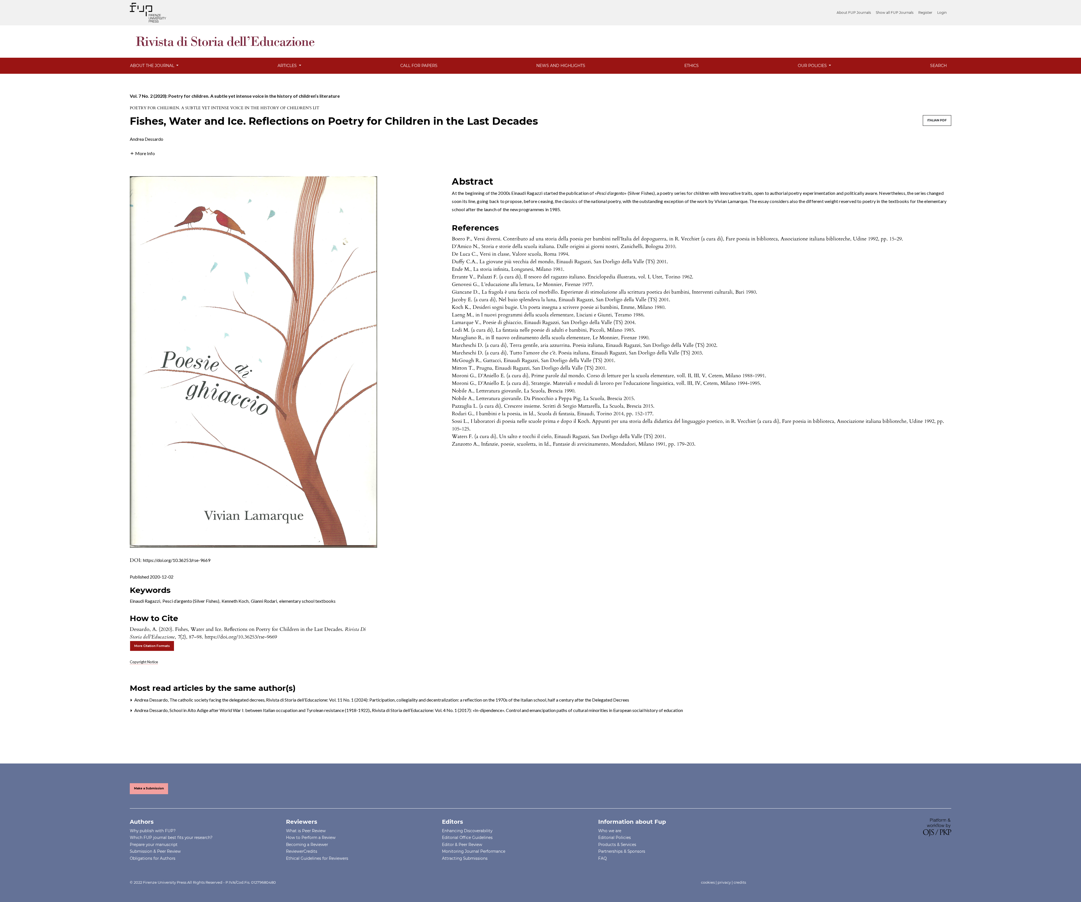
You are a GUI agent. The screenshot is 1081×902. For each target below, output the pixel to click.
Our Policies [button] (813, 65)
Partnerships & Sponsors (621, 851)
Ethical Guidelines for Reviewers (317, 858)
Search (938, 65)
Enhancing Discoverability (467, 831)
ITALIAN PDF (937, 120)
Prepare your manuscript (154, 844)
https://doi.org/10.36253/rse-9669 (176, 560)
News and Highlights (560, 65)
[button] (142, 152)
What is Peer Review (306, 831)
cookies (708, 882)
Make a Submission (149, 788)
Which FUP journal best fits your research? (171, 837)
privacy (724, 882)
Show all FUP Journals (895, 12)
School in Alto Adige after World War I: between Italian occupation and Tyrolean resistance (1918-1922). (270, 710)
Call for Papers (418, 65)
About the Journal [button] (152, 65)
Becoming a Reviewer (307, 844)
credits (740, 882)
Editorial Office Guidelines (467, 837)
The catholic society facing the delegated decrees (217, 699)
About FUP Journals (854, 12)
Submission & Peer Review (155, 851)
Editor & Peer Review (462, 844)
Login (942, 12)
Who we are (609, 831)
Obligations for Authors (152, 858)
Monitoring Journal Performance (473, 851)
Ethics (691, 65)
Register (925, 12)
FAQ (602, 858)
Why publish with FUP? (153, 831)
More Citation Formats (152, 646)
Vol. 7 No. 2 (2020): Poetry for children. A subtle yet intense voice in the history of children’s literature (235, 96)
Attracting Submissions (465, 858)
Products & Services (617, 844)
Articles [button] (288, 65)
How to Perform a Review (311, 837)
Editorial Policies (614, 837)
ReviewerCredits (301, 851)
